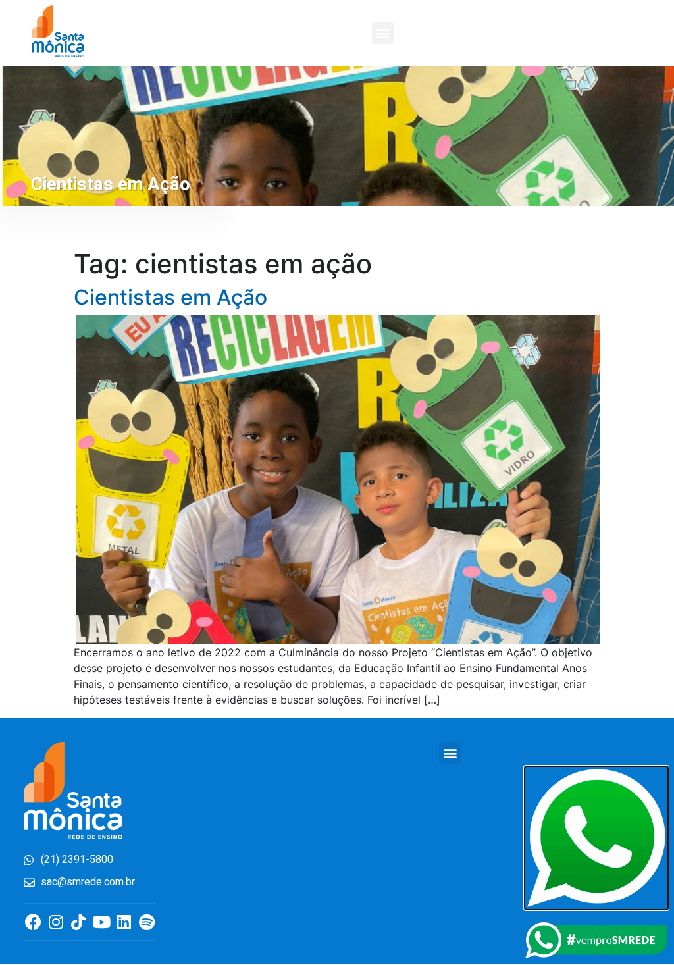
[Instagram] (56, 922)
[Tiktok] (79, 922)
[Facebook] (33, 922)
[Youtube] (101, 922)
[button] (383, 33)
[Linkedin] (124, 922)
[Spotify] (146, 922)
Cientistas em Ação (170, 297)
